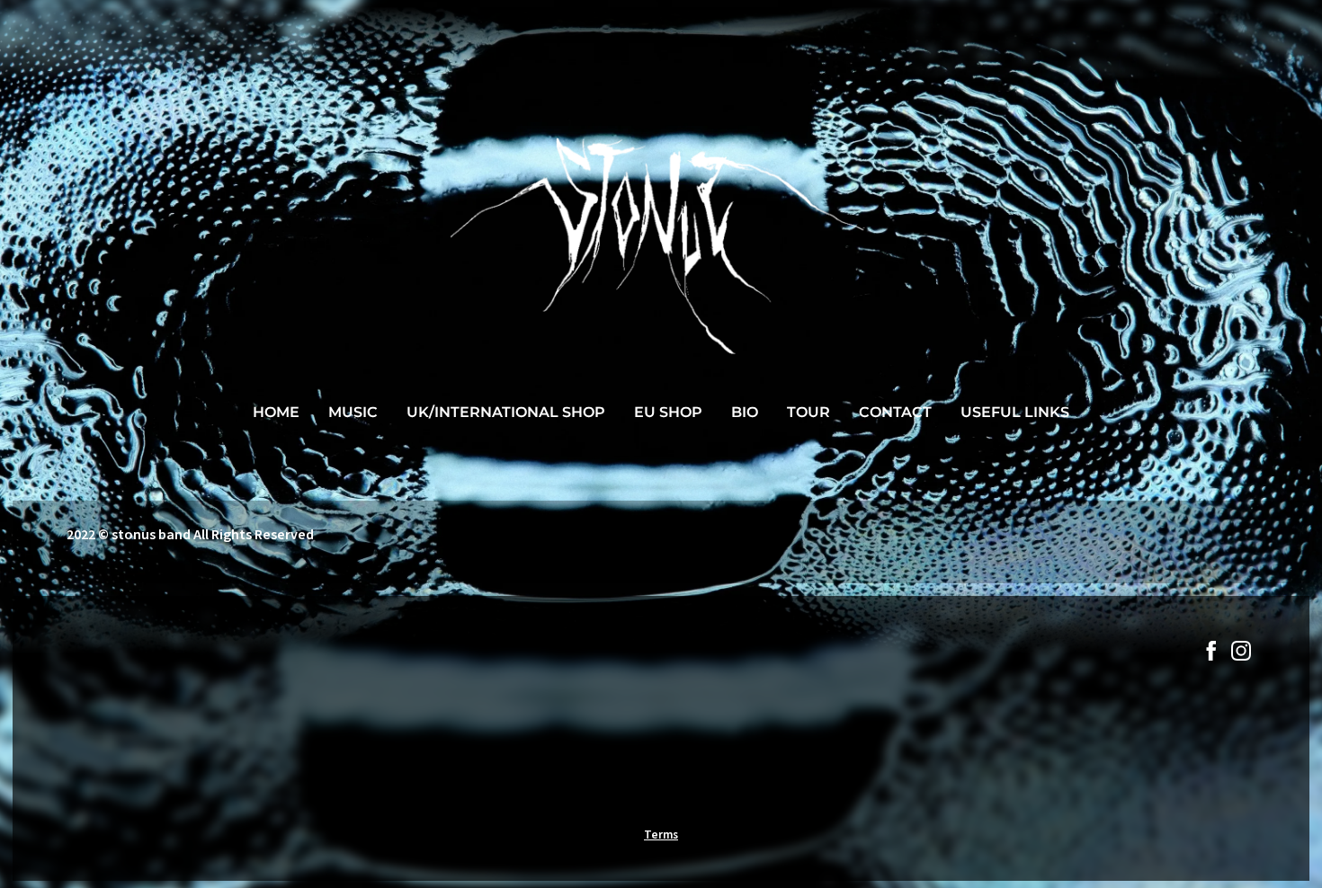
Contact (895, 412)
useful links (1014, 412)
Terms (661, 834)
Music (353, 412)
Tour (808, 412)
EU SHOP (668, 412)
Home (276, 412)
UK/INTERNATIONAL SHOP (505, 412)
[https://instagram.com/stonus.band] (1241, 654)
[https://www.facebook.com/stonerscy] (1211, 654)
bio (744, 412)
